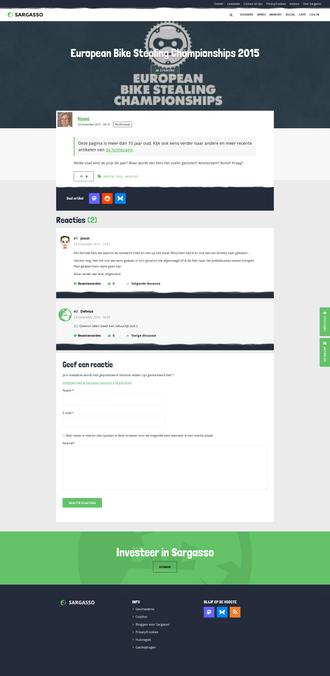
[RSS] (235, 612)
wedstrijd (131, 176)
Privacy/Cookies (276, 4)
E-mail (67, 413)
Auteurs (294, 4)
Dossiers (246, 14)
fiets (119, 176)
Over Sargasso (312, 4)
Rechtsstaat (122, 124)
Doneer (218, 4)
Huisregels (143, 640)
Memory (275, 14)
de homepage (119, 149)
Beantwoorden (89, 283)
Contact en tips (253, 4)
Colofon (141, 617)
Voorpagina (166, 27)
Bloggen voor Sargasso (152, 624)
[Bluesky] (222, 612)
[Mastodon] (209, 612)
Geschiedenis (145, 609)
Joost (85, 238)
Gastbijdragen (146, 647)
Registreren (123, 383)
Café (302, 14)
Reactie (68, 443)
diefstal (108, 176)
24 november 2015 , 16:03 (92, 317)
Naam (67, 390)
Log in (314, 14)
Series (261, 14)
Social (290, 14)
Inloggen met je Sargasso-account (87, 383)
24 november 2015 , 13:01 (92, 244)
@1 (76, 326)
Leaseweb (233, 4)
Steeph (83, 118)
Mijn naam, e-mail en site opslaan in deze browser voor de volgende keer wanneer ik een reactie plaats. (140, 435)
